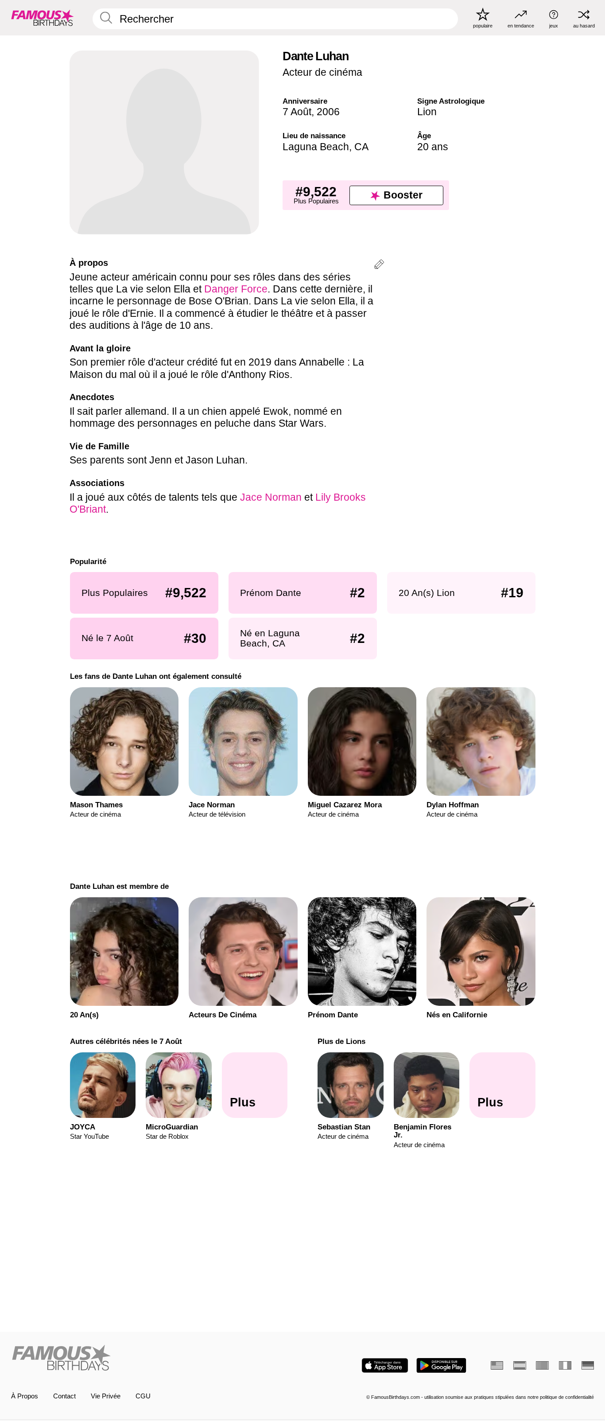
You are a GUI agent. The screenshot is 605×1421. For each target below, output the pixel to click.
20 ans (432, 146)
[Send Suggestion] (379, 265)
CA (361, 146)
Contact (64, 1396)
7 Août (297, 111)
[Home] (154, 1358)
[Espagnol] (519, 1365)
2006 (328, 111)
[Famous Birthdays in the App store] (385, 1365)
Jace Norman (271, 497)
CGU (143, 1396)
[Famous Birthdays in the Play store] (441, 1365)
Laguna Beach (316, 146)
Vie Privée (105, 1396)
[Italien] (565, 1365)
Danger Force (236, 289)
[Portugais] (542, 1365)
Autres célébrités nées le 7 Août (126, 1041)
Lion (427, 111)
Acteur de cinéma (322, 72)
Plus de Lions (341, 1041)
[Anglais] (497, 1365)
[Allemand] (588, 1365)
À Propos (24, 1396)
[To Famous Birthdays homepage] (42, 17)
